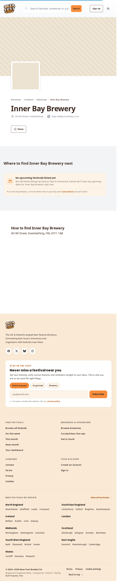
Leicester (40, 532)
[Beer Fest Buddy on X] (16, 351)
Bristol (28, 544)
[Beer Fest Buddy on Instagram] (32, 351)
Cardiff (8, 556)
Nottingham (26, 532)
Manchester (11, 509)
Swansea (19, 556)
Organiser (38, 385)
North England (14, 504)
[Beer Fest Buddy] (10, 325)
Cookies (9, 481)
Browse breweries (71, 428)
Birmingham (11, 532)
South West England (17, 540)
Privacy (9, 475)
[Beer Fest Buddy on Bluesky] (24, 351)
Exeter (36, 544)
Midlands (11, 528)
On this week (12, 433)
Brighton (89, 509)
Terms (8, 470)
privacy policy (53, 401)
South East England (73, 504)
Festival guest (19, 385)
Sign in (64, 470)
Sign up (96, 8)
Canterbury (67, 509)
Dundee (90, 532)
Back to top (74, 574)
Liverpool (44, 509)
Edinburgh (42, 99)
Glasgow (79, 532)
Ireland (9, 516)
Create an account (71, 464)
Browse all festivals (16, 428)
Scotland (28, 99)
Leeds (34, 509)
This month (11, 439)
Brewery (53, 385)
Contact (9, 464)
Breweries (16, 99)
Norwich (66, 544)
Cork (26, 521)
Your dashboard (14, 450)
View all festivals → (101, 497)
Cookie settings (93, 569)
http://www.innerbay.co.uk (65, 116)
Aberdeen (101, 532)
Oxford (79, 509)
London (66, 516)
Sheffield (24, 509)
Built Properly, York (14, 575)
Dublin (18, 521)
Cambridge (94, 544)
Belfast (9, 521)
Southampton (103, 509)
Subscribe (98, 394)
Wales (9, 551)
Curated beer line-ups (73, 433)
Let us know (68, 191)
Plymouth (17, 544)
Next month (12, 444)
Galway (34, 521)
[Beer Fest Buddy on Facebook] (8, 351)
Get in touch (68, 439)
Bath (7, 544)
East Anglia (68, 540)
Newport (30, 556)
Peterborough (79, 544)
